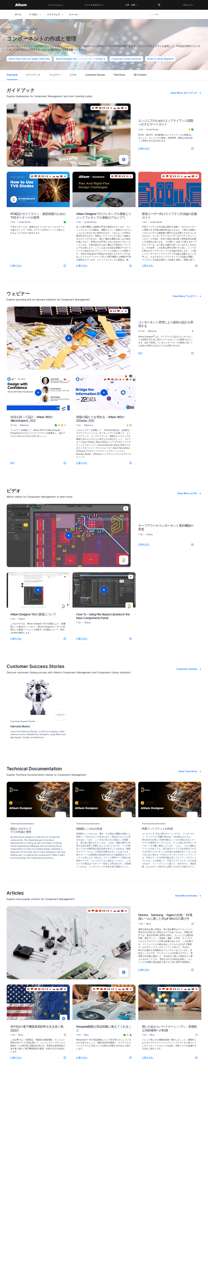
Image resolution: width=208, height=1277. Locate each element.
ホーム (18, 14)
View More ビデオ (187, 493)
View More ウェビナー (185, 296)
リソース (73, 14)
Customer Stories (95, 74)
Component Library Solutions (126, 58)
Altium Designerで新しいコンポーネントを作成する (81, 58)
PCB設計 (33, 14)
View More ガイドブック (184, 92)
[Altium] (21, 5)
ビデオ (73, 74)
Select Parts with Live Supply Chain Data (29, 58)
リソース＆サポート (93, 5)
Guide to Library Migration (160, 58)
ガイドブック (33, 74)
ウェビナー (55, 74)
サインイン (188, 5)
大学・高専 (130, 5)
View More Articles (186, 895)
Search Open (159, 5)
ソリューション (55, 5)
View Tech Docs (187, 771)
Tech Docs (119, 74)
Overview (12, 74)
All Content (140, 74)
